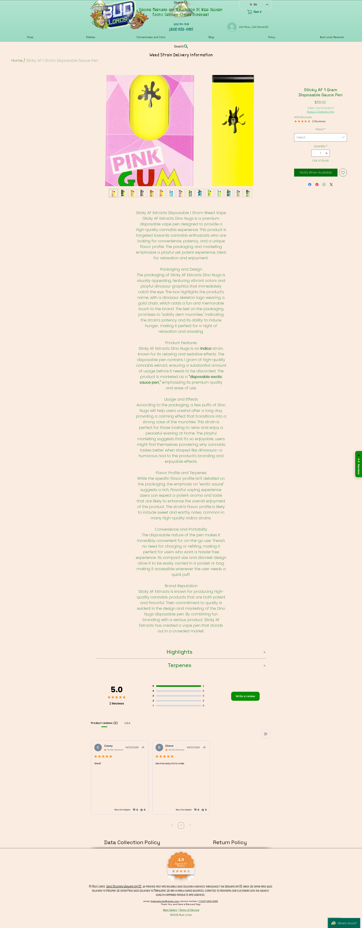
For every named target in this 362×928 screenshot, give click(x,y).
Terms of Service (189, 910)
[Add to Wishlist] (343, 173)
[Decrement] (314, 153)
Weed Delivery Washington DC (124, 886)
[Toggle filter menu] (265, 734)
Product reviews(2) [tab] (104, 723)
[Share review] (143, 747)
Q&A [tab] (127, 723)
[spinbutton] (320, 153)
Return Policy (230, 842)
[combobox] (320, 137)
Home (16, 60)
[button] (135, 810)
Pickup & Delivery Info (320, 112)
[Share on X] (331, 184)
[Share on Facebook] (310, 184)
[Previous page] (172, 825)
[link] (259, 11)
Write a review (245, 696)
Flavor (320, 129)
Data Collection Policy (132, 842)
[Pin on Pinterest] (317, 184)
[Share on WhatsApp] (324, 184)
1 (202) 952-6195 (208, 901)
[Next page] (190, 825)
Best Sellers (170, 910)
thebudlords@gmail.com (165, 901)
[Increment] (326, 153)
